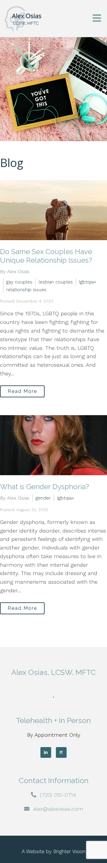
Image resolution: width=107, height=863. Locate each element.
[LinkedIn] (45, 752)
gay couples (19, 282)
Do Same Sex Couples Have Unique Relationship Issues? (46, 255)
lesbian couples (56, 282)
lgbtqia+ (87, 282)
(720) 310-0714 (58, 795)
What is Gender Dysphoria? (44, 486)
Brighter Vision (69, 851)
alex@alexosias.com (58, 809)
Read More (22, 391)
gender (43, 498)
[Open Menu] (97, 18)
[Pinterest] (61, 752)
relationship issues (26, 289)
